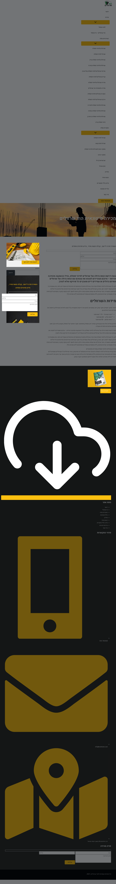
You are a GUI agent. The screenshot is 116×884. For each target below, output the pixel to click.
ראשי (114, 226)
